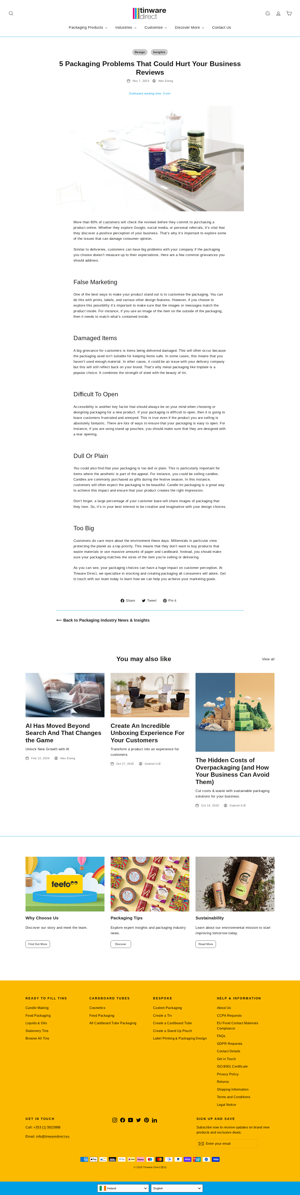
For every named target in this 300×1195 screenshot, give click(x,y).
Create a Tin (162, 1015)
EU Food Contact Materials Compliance (237, 1025)
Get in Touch (226, 1059)
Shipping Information (233, 1089)
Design (140, 52)
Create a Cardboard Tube (172, 1023)
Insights (159, 52)
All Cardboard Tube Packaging (113, 1023)
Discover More (188, 27)
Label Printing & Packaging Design (180, 1038)
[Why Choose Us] (65, 884)
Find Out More (37, 944)
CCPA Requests (229, 1015)
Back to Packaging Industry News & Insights (106, 620)
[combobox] (123, 1188)
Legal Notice (226, 1104)
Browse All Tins (37, 1038)
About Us (224, 1008)
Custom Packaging (167, 1008)
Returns (223, 1081)
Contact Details (228, 1051)
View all (268, 659)
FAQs (221, 1036)
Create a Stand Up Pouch (172, 1031)
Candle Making (37, 1008)
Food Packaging (38, 1015)
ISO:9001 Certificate (232, 1066)
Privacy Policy (228, 1074)
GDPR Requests (229, 1043)
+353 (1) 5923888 (46, 1127)
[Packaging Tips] (150, 884)
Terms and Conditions (233, 1097)
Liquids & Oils (36, 1023)
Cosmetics (97, 1008)
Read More (206, 944)
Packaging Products (86, 27)
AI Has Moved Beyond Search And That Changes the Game (63, 733)
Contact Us (221, 27)
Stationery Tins (37, 1031)
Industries (124, 27)
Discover (120, 944)
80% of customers (105, 222)
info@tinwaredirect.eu (52, 1136)
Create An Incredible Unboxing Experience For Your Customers (147, 733)
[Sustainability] (235, 884)
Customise (154, 27)
